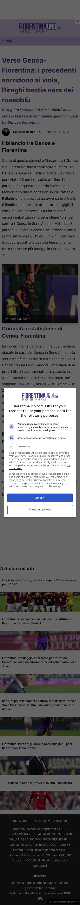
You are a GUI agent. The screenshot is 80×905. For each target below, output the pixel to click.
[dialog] (40, 452)
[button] (40, 446)
